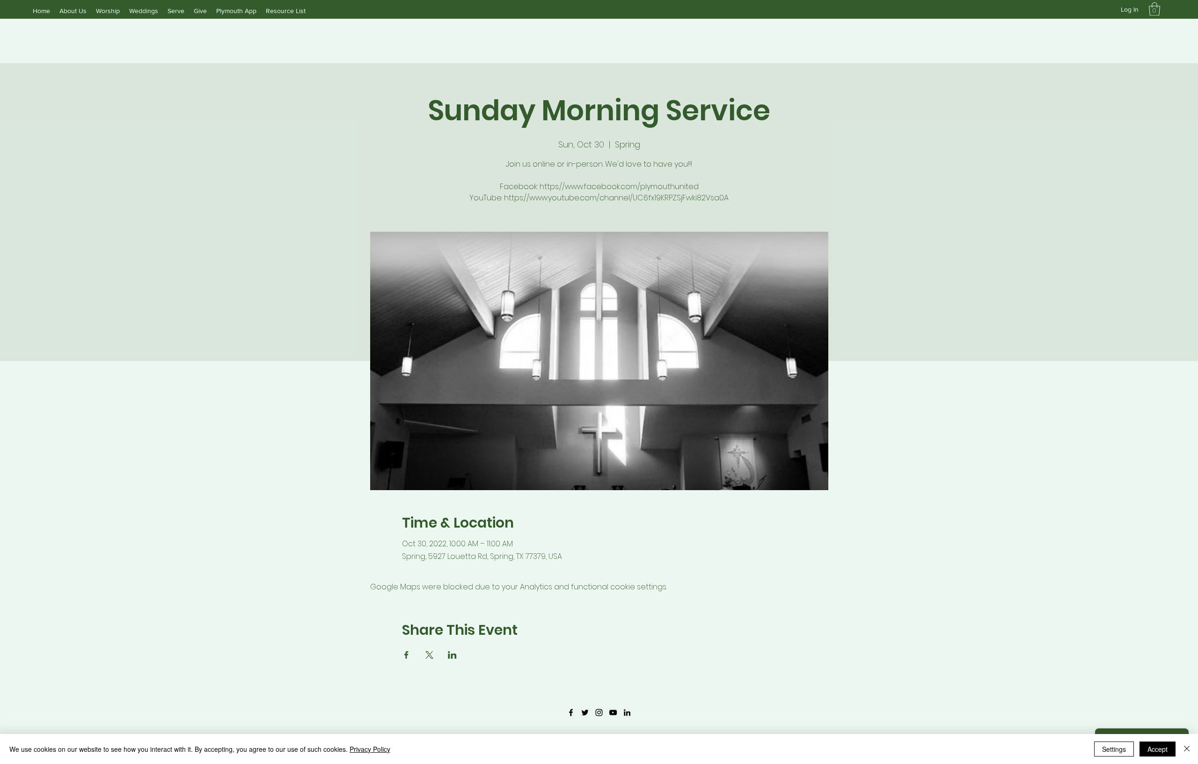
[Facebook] (571, 712)
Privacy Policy (370, 749)
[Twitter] (585, 712)
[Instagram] (599, 712)
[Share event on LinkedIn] (452, 655)
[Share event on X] (429, 655)
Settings (1114, 749)
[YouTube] (613, 712)
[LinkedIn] (627, 712)
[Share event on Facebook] (406, 655)
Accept (1157, 749)
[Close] (1186, 749)
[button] (1154, 9)
